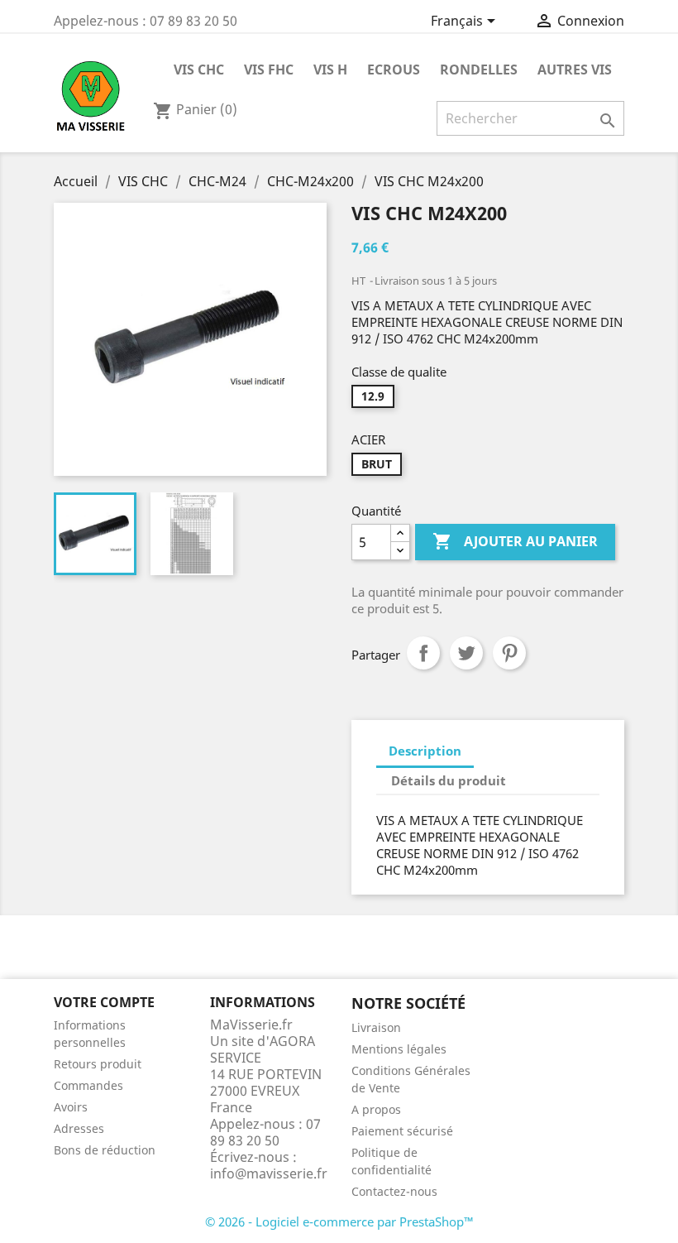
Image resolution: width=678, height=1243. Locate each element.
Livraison (376, 1027)
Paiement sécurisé (402, 1131)
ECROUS (393, 69)
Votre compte (104, 1002)
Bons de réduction (104, 1150)
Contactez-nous (394, 1191)
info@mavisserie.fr (268, 1173)
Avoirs (71, 1107)
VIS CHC (199, 69)
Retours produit (97, 1064)
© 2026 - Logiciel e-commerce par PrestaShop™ (339, 1221)
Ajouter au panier (515, 541)
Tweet (466, 652)
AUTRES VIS (574, 69)
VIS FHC (269, 69)
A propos (376, 1109)
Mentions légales (398, 1049)
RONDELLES (479, 69)
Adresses (79, 1128)
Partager (423, 652)
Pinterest (509, 652)
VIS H (330, 69)
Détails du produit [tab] (448, 780)
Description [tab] (425, 750)
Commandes (88, 1085)
